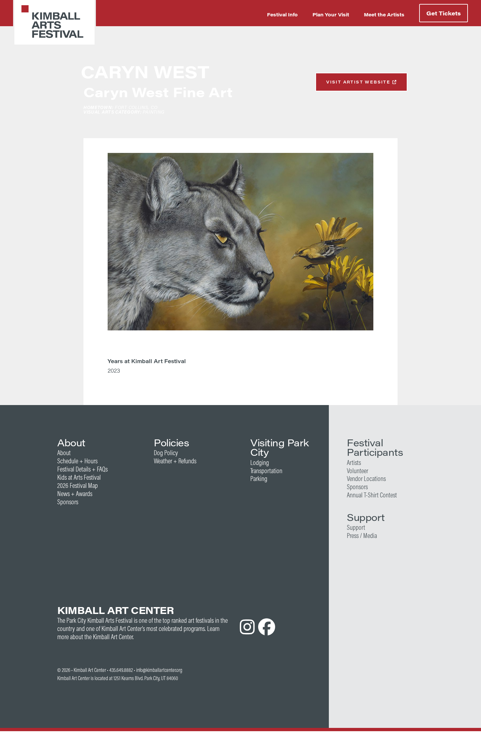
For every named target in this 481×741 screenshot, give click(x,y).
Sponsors (67, 502)
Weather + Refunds (175, 461)
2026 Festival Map (77, 485)
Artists (354, 462)
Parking (258, 478)
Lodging (259, 462)
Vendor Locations (366, 478)
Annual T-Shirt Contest (372, 495)
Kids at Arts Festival (79, 477)
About (64, 453)
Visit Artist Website (359, 81)
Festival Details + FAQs (82, 469)
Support (356, 527)
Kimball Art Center (90, 670)
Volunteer (357, 471)
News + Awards (74, 494)
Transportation (266, 471)
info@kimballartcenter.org (159, 670)
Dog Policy (166, 453)
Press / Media (362, 535)
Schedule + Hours (77, 461)
